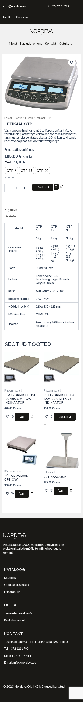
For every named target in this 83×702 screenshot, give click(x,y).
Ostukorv (65, 43)
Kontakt (50, 43)
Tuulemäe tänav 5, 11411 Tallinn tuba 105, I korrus (36, 641)
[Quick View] (12, 416)
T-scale (29, 117)
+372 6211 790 (58, 6)
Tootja (18, 117)
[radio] (11, 170)
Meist (13, 43)
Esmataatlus (12, 592)
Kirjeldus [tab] (10, 210)
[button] (72, 62)
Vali (21, 416)
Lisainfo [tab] (10, 216)
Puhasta (9, 177)
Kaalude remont (31, 43)
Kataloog (10, 577)
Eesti (6, 17)
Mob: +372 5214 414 (17, 655)
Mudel (9, 162)
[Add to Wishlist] (56, 187)
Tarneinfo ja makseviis (18, 613)
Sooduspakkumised (16, 584)
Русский (22, 17)
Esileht (8, 117)
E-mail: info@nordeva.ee (20, 662)
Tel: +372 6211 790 (16, 648)
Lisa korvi (42, 187)
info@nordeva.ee (14, 6)
